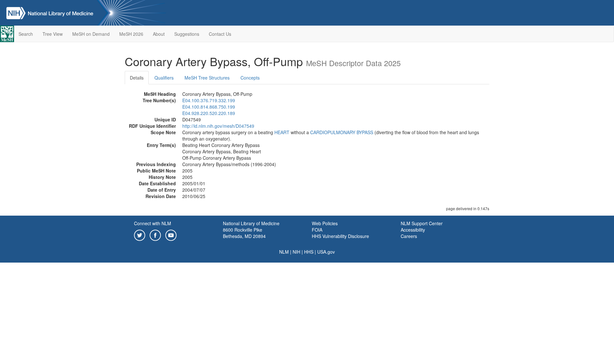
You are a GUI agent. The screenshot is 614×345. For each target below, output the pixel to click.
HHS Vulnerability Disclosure (340, 236)
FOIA (317, 229)
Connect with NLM (152, 223)
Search (26, 34)
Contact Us (220, 34)
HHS (308, 252)
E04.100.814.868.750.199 (208, 106)
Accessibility (413, 229)
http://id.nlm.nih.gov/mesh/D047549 (218, 126)
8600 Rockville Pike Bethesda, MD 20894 (244, 232)
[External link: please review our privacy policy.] (139, 234)
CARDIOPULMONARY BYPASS (341, 132)
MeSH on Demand (91, 34)
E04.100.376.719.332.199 (208, 100)
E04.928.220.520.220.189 (208, 113)
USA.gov (326, 252)
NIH (296, 252)
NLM (284, 252)
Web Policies (325, 223)
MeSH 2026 (131, 34)
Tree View (53, 34)
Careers (409, 236)
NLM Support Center (422, 223)
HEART (281, 132)
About (159, 34)
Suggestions (186, 34)
